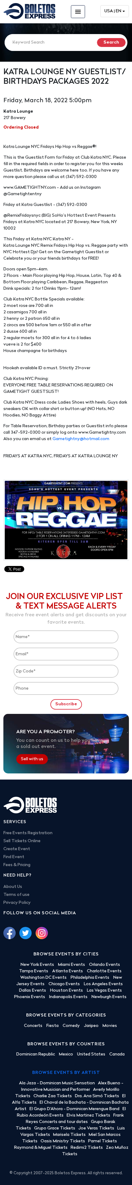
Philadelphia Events (90, 977)
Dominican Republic (35, 1054)
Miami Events (71, 964)
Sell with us (32, 759)
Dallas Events (32, 990)
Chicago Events (64, 984)
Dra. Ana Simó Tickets (97, 1096)
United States (91, 1054)
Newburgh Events (108, 997)
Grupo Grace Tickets (54, 1128)
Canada (117, 1054)
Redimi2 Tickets (87, 1147)
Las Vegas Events (104, 990)
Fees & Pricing (16, 865)
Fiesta (52, 1026)
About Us (12, 887)
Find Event (13, 857)
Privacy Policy (17, 902)
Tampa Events (33, 971)
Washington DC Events (43, 977)
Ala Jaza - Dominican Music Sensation (57, 1083)
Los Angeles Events (103, 984)
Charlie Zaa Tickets (52, 1096)
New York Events (37, 964)
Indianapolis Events (68, 997)
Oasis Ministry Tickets (63, 1141)
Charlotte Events (104, 971)
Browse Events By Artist (66, 1073)
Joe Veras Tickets (96, 1128)
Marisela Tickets (69, 1135)
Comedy (71, 1026)
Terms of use (16, 895)
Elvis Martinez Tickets (88, 1115)
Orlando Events (104, 964)
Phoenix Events (29, 997)
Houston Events (66, 990)
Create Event (16, 849)
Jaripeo (91, 1026)
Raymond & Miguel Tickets (41, 1147)
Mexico (66, 1054)
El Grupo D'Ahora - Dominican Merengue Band (74, 1109)
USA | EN (112, 11)
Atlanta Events (67, 971)
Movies (110, 1026)
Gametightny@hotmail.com (80, 439)
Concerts (33, 1026)
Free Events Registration (27, 833)
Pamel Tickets (102, 1141)
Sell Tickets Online (22, 841)
